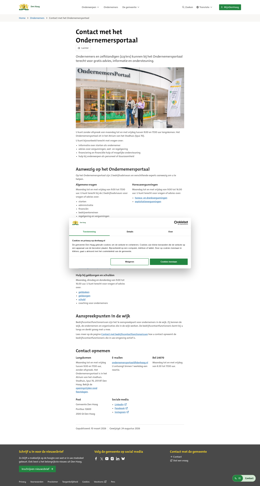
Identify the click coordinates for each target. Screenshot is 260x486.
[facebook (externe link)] (96, 459)
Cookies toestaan (169, 262)
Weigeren (129, 262)
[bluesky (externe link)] (123, 459)
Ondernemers (111, 7)
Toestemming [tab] (89, 232)
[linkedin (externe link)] (117, 459)
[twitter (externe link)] (101, 459)
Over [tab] (170, 232)
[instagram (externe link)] (112, 459)
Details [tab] (130, 232)
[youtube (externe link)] (106, 459)
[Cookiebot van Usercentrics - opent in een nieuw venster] (176, 223)
